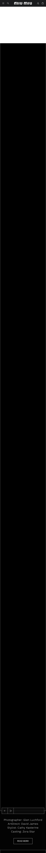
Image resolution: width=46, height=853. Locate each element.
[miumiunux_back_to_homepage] (23, 3)
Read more (23, 841)
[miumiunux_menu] (3, 3)
